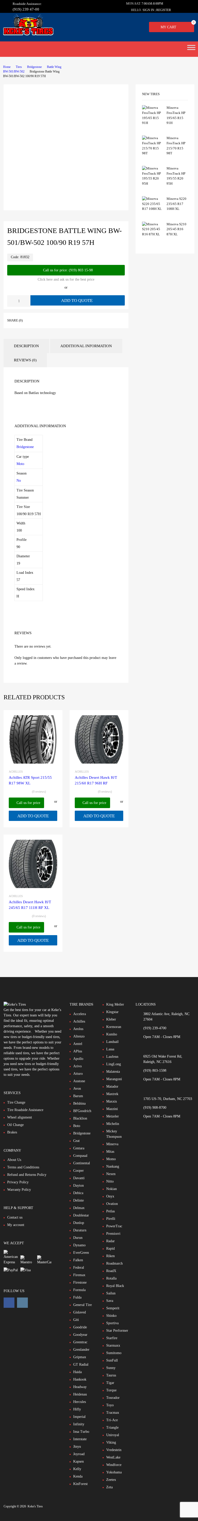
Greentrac (80, 1342)
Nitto (110, 1181)
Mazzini (112, 1109)
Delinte (78, 1200)
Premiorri (113, 1234)
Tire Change (16, 1102)
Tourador (113, 1398)
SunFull (112, 1360)
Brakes (12, 1132)
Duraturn (79, 1230)
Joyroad (79, 1454)
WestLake (113, 1457)
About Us (14, 1160)
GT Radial (80, 1364)
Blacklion (80, 1118)
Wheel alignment (19, 1117)
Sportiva (112, 1323)
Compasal (80, 1156)
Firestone (80, 1282)
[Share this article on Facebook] (33, 320)
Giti (76, 1320)
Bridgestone (34, 67)
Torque (111, 1390)
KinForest (80, 1484)
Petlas (110, 1211)
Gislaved (79, 1312)
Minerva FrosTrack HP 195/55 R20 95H (176, 175)
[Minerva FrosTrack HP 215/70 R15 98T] (152, 153)
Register (163, 10)
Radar (110, 1241)
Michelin (112, 1124)
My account (15, 1225)
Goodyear (80, 1335)
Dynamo (79, 1245)
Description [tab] (26, 346)
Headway (80, 1387)
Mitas (110, 1151)
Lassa (110, 1049)
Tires (19, 67)
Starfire (111, 1338)
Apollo (78, 1059)
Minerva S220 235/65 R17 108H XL (176, 204)
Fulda (77, 1297)
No (18, 480)
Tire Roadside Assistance (25, 1110)
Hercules (79, 1402)
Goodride (80, 1327)
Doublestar (81, 1215)
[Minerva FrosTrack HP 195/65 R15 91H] (152, 123)
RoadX (111, 1271)
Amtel (77, 1044)
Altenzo (79, 1036)
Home (7, 67)
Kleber (111, 1019)
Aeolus (78, 1029)
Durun (77, 1238)
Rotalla (111, 1278)
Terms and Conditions (23, 1167)
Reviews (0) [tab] (25, 360)
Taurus (111, 1375)
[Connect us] (9, 1302)
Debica (78, 1193)
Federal (78, 1267)
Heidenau (80, 1394)
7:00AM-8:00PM (152, 3)
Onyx (110, 1196)
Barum (78, 1096)
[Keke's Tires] (28, 34)
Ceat (76, 1141)
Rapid (110, 1248)
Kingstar (112, 1012)
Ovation (112, 1204)
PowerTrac (114, 1226)
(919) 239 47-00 (25, 9)
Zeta (109, 1487)
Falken (78, 1260)
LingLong (113, 1064)
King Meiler (115, 1004)
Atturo (78, 1074)
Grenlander (81, 1350)
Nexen (111, 1174)
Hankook (79, 1379)
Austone (79, 1081)
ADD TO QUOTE (77, 300)
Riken (110, 1256)
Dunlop (78, 1223)
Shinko (111, 1316)
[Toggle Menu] (191, 49)
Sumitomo (113, 1353)
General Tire (82, 1305)
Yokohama (114, 1472)
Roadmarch (114, 1263)
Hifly (77, 1409)
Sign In (148, 10)
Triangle (112, 1427)
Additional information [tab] (86, 346)
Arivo (77, 1066)
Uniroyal (112, 1435)
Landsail (112, 1042)
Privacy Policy (18, 1182)
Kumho (111, 1034)
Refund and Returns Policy (26, 1175)
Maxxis (111, 1101)
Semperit (112, 1308)
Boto (76, 1126)
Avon (77, 1088)
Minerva (112, 1144)
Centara (78, 1148)
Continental (81, 1163)
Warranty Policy (19, 1190)
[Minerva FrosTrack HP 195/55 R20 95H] (152, 183)
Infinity (78, 1424)
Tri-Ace (112, 1420)
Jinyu (77, 1446)
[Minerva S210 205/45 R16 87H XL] (152, 234)
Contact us (14, 1217)
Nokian (111, 1189)
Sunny (111, 1368)
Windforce (113, 1465)
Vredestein (113, 1450)
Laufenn (112, 1057)
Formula (79, 1290)
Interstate (80, 1439)
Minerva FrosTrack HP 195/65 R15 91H (176, 115)
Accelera (79, 1014)
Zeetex (111, 1480)
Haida (77, 1372)
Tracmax (112, 1413)
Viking (111, 1442)
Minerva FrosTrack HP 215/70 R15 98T (176, 145)
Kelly (77, 1469)
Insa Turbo (81, 1432)
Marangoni (114, 1079)
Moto (20, 464)
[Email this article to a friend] (52, 320)
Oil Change (15, 1125)
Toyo (110, 1405)
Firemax (79, 1275)
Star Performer (117, 1330)
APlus (77, 1051)
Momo (111, 1159)
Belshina (79, 1103)
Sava (109, 1301)
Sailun (111, 1293)
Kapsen (78, 1461)
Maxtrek (112, 1094)
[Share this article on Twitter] (43, 320)
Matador (112, 1086)
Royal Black (115, 1286)
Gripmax (79, 1357)
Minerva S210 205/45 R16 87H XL (176, 229)
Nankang (112, 1166)
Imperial (79, 1417)
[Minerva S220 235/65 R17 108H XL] (152, 209)
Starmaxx (113, 1345)
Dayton (78, 1185)
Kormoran (113, 1027)
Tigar (110, 1383)
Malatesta (113, 1071)
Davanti (79, 1178)
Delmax (79, 1208)
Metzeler (112, 1116)
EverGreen (81, 1253)
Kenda (77, 1476)
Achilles (16, 771)
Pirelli (110, 1219)
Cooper (78, 1171)
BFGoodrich (82, 1111)
